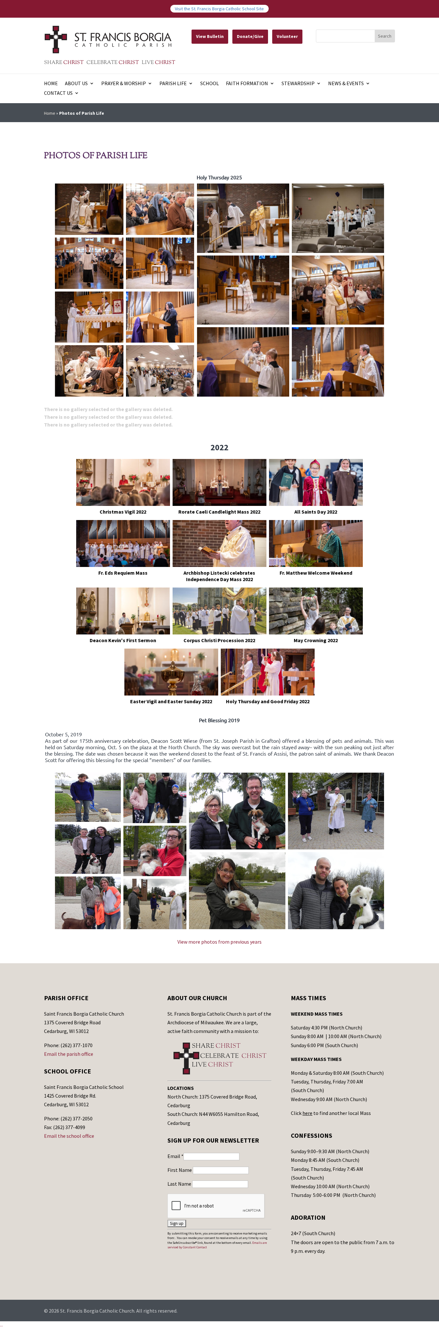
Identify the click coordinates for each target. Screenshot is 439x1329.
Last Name (179, 1184)
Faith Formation (247, 83)
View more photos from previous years (219, 941)
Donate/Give (250, 36)
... (1, 1325)
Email (175, 1156)
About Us (76, 83)
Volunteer (287, 36)
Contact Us (58, 93)
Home (51, 83)
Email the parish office (68, 1054)
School (209, 83)
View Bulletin (210, 36)
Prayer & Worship (123, 83)
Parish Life (173, 83)
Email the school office (69, 1136)
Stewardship (298, 83)
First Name (180, 1170)
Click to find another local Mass (331, 1113)
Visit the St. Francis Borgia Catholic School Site (219, 9)
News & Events (346, 83)
